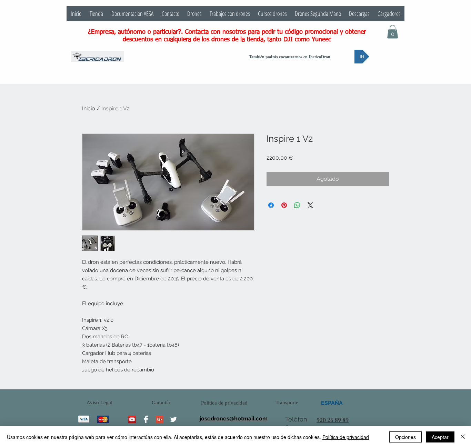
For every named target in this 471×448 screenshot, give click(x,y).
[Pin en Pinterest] (284, 205)
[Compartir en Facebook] (271, 205)
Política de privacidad (345, 437)
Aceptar (440, 437)
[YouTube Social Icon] (132, 419)
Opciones (405, 437)
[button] (392, 31)
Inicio (88, 108)
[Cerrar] (463, 436)
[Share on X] (310, 205)
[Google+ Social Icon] (159, 419)
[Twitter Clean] (173, 419)
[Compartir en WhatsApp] (297, 205)
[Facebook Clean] (146, 419)
